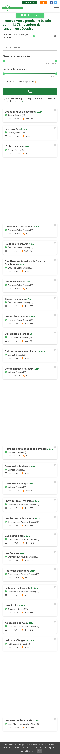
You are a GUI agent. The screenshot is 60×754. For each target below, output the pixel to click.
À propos (29, 3)
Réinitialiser (19, 101)
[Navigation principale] (56, 9)
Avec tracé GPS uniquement (20, 81)
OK (39, 751)
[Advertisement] (30, 190)
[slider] (34, 36)
